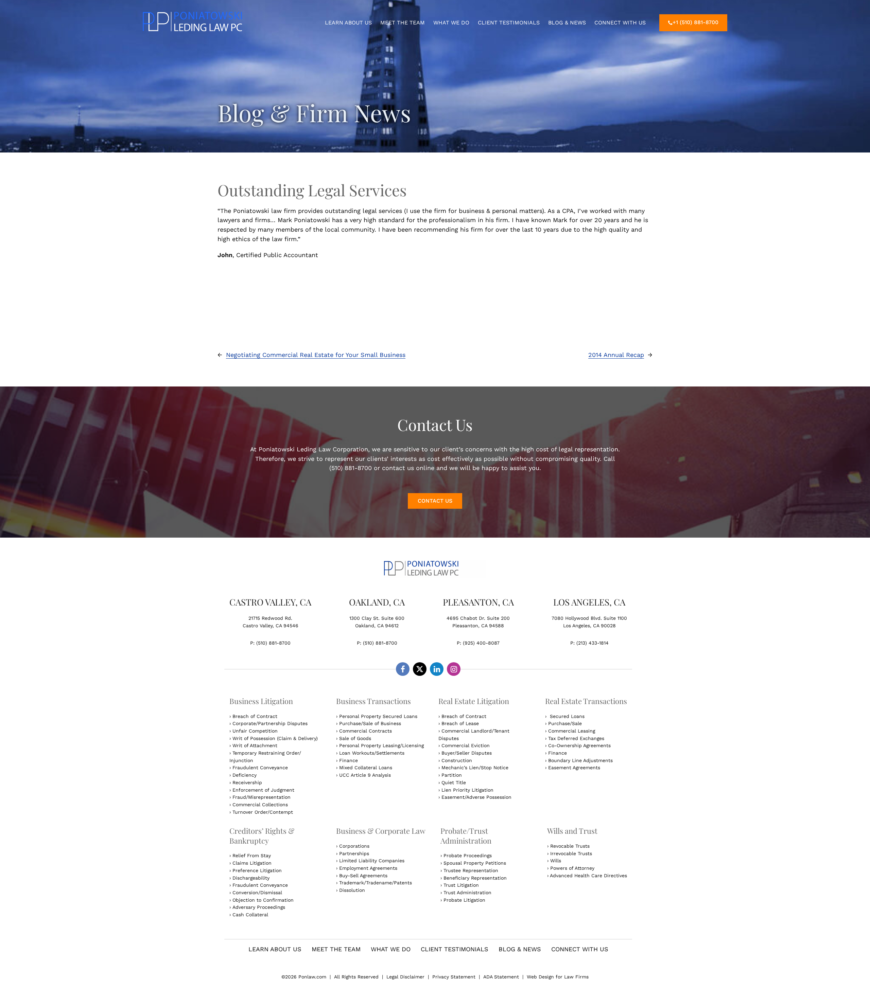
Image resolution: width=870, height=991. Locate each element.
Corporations (354, 846)
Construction (456, 760)
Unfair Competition (255, 731)
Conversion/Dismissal (257, 892)
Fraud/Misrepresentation (261, 797)
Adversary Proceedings (258, 907)
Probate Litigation (464, 900)
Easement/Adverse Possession (476, 797)
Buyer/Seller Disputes (466, 753)
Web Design (541, 976)
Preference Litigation (257, 870)
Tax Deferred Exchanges (576, 738)
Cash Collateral (250, 914)
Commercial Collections (260, 804)
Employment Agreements (368, 868)
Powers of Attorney (572, 868)
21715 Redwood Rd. (270, 618)
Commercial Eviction (465, 745)
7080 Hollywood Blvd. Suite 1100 (589, 618)
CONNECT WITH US (620, 22)
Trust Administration (467, 892)
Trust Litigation (461, 885)
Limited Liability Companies (371, 860)
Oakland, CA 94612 (377, 625)
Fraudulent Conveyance (260, 767)
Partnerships (354, 853)
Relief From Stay (251, 855)
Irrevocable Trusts (571, 853)
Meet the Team (402, 22)
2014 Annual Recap (616, 354)
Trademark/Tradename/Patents (375, 882)
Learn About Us (348, 22)
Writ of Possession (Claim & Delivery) (275, 738)
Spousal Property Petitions (474, 863)
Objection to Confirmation (263, 900)
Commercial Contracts (365, 731)
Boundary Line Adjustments (580, 760)
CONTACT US (435, 501)
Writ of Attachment (254, 745)
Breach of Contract (254, 716)
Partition (451, 775)
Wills (555, 860)
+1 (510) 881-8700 (695, 22)
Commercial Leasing (571, 731)
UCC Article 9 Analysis (365, 775)
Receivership (247, 782)
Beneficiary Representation (475, 878)
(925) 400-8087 (481, 643)
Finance (348, 760)
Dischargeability (250, 878)
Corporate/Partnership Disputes (270, 723)
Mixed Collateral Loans (365, 767)
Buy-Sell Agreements (363, 875)
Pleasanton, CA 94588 (478, 625)
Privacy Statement (453, 976)
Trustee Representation (470, 870)
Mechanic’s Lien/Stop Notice (474, 767)
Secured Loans (566, 716)
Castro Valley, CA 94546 (270, 625)
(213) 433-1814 (592, 643)
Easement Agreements (574, 767)
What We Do (451, 22)
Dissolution (352, 890)
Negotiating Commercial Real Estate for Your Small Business (315, 354)
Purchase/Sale (565, 723)
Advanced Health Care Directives (588, 875)
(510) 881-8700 (273, 643)
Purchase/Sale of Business (370, 723)
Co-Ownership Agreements (579, 745)
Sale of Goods (355, 738)
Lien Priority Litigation (467, 790)
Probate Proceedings (467, 855)
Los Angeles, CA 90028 (589, 625)
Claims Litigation (252, 863)
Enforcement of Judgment (263, 790)
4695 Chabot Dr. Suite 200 (478, 618)
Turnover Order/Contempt (262, 812)
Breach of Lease (460, 723)
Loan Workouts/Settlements (371, 753)
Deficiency (244, 775)
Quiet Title (453, 782)
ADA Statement (501, 976)
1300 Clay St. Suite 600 (376, 618)
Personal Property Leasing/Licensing (381, 745)
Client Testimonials (509, 22)
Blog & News (567, 22)
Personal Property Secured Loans (378, 716)
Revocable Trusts (570, 846)
